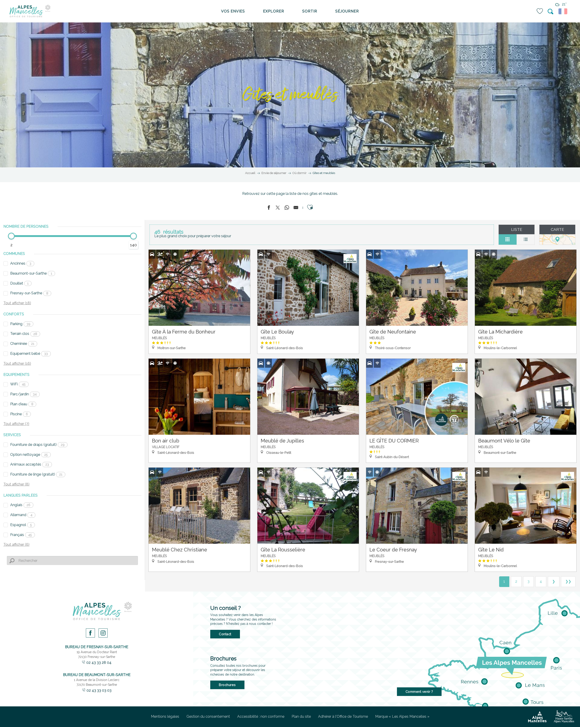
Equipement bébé (29, 353)
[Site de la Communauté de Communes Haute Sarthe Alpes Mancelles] (564, 716)
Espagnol (21, 525)
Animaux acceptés (29, 464)
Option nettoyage (29, 454)
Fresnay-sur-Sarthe (29, 293)
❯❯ (568, 581)
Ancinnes (20, 263)
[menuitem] (30, 11)
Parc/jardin (23, 394)
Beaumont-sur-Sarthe (31, 273)
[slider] (11, 236)
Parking (20, 324)
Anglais (20, 505)
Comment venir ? (419, 691)
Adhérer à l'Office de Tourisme (343, 716)
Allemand (21, 515)
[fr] (563, 11)
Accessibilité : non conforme (260, 716)
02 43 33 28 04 (98, 662)
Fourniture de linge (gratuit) (36, 474)
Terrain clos (23, 333)
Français (21, 535)
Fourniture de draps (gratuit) (37, 444)
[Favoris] (540, 11)
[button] (551, 11)
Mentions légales (165, 716)
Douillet (19, 283)
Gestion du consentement (208, 716)
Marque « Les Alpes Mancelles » (402, 716)
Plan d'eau (21, 404)
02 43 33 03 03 (99, 690)
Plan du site (301, 716)
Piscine (19, 414)
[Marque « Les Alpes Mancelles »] (537, 716)
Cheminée (22, 343)
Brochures (227, 685)
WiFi (18, 384)
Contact (225, 634)
